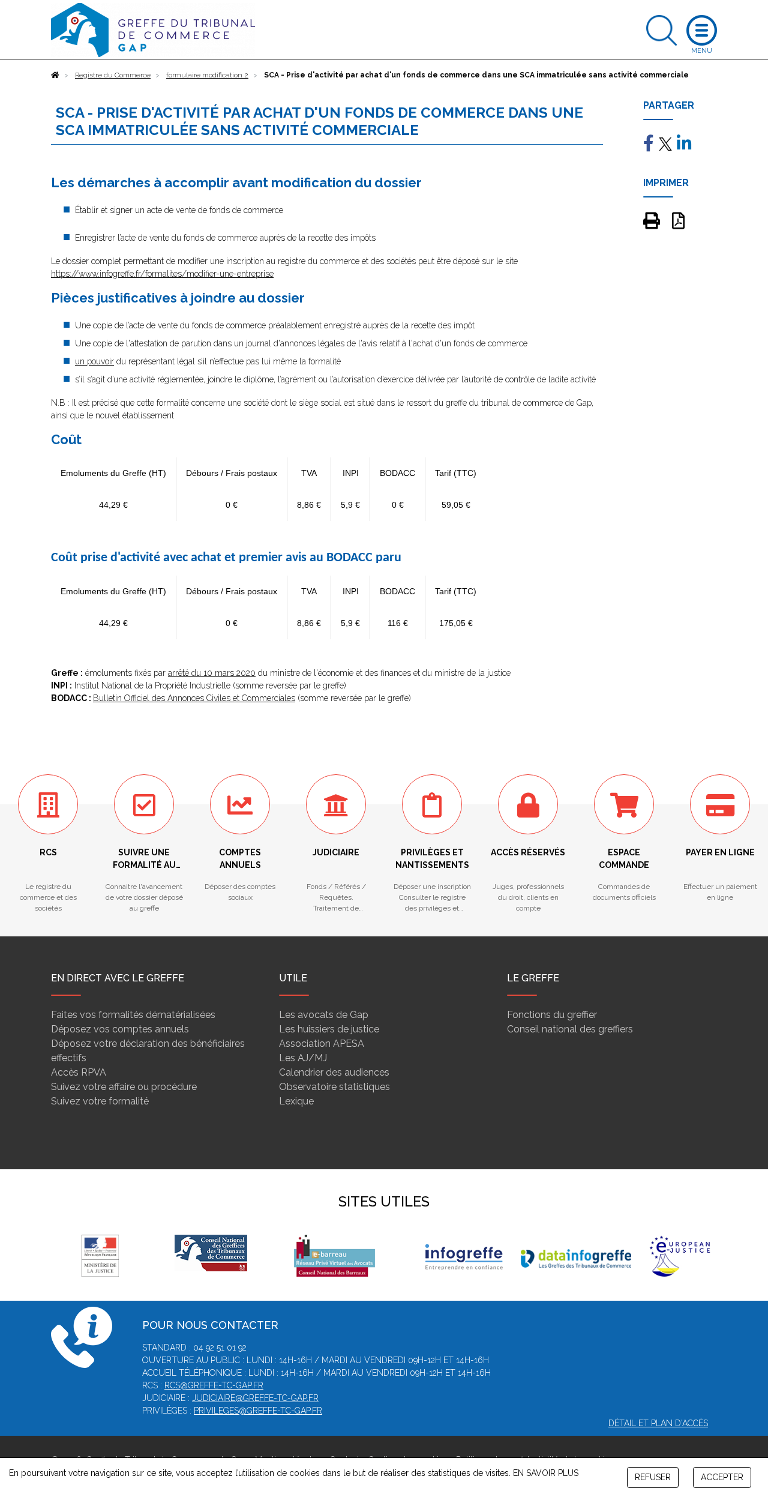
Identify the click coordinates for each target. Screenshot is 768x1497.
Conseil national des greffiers (570, 1029)
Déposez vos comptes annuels (120, 1029)
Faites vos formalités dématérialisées (133, 1014)
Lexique (296, 1101)
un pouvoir (94, 361)
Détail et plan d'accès (658, 1423)
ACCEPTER (722, 1477)
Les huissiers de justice (329, 1029)
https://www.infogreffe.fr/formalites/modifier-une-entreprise (162, 274)
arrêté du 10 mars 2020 (212, 673)
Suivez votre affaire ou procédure (124, 1086)
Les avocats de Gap (323, 1014)
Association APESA (321, 1043)
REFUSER (653, 1477)
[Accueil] (55, 75)
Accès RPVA (78, 1072)
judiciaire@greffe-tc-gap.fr (255, 1398)
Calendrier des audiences (334, 1072)
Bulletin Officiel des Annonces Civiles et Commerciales (194, 698)
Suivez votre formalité (100, 1101)
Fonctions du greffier (552, 1014)
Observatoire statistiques (334, 1086)
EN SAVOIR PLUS (545, 1473)
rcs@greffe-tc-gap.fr (213, 1385)
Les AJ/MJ (303, 1058)
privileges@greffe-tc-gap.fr (258, 1410)
